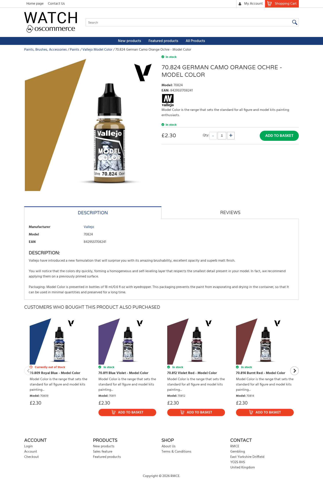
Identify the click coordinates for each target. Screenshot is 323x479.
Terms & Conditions (176, 452)
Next (294, 370)
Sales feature (102, 452)
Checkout (31, 457)
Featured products (163, 41)
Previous (28, 370)
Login (28, 446)
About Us (169, 446)
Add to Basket (279, 136)
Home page (35, 4)
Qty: (206, 135)
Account (30, 452)
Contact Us (56, 4)
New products (129, 41)
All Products (195, 41)
